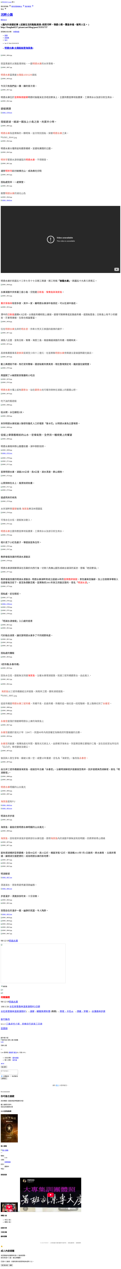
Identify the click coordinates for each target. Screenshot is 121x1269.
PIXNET (46, 1243)
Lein (2, 1042)
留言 (15, 1052)
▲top (2, 1063)
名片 (6, 40)
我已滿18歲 (5, 1265)
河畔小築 (7, 14)
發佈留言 (4, 1078)
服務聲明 (78, 1243)
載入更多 (4, 1067)
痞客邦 (11, 1052)
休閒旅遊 (16, 32)
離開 (11, 1265)
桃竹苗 (14, 1060)
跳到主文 (4, 20)
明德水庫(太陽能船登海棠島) (19, 48)
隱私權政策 (71, 1243)
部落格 (7, 38)
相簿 (6, 35)
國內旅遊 (15, 1058)
